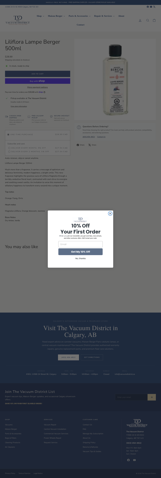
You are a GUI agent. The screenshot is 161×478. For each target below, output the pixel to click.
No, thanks (80, 258)
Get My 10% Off (80, 251)
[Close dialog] (110, 213)
